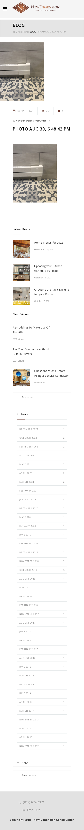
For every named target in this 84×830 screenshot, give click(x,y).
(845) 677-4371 (34, 802)
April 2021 (42, 473)
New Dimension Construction (31, 120)
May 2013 (42, 728)
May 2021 (42, 464)
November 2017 (42, 613)
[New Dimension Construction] (36, 8)
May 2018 (42, 587)
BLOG (19, 25)
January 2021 (42, 499)
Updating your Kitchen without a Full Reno (48, 268)
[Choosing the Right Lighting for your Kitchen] (21, 296)
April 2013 (42, 737)
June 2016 (42, 666)
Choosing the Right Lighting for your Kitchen (51, 292)
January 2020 (42, 525)
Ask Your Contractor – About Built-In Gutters (31, 351)
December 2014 (42, 684)
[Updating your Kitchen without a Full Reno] (21, 272)
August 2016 (42, 657)
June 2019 (42, 534)
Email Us (33, 810)
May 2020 (42, 517)
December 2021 (42, 429)
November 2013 (42, 719)
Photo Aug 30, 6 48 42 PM (41, 129)
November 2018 (42, 561)
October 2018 (42, 569)
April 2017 (42, 640)
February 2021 (42, 490)
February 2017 (42, 649)
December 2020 (42, 508)
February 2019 (42, 543)
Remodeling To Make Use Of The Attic (31, 330)
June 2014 (42, 693)
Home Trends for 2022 (48, 242)
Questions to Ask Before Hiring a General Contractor (51, 373)
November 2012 (42, 745)
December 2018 (42, 552)
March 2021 (42, 481)
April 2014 (42, 701)
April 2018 (42, 596)
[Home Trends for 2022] (21, 249)
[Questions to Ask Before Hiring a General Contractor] (21, 377)
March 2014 (42, 710)
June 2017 (42, 631)
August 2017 (42, 622)
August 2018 (42, 578)
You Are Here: (21, 31)
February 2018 (42, 605)
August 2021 (42, 455)
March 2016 (42, 675)
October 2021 (42, 437)
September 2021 (42, 446)
